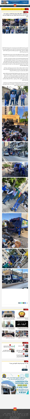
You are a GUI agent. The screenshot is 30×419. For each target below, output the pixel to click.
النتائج (23, 369)
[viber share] (20, 303)
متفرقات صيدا (18, 414)
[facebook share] (25, 303)
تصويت (26, 369)
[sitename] (15, 409)
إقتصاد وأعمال (9, 413)
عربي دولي (15, 413)
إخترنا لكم (10, 414)
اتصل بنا (11, 416)
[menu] (28, 6)
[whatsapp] (19, 303)
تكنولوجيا (27, 414)
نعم (26, 365)
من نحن (19, 416)
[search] (2, 6)
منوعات (12, 413)
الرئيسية (27, 413)
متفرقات (22, 414)
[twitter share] (23, 303)
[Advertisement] (15, 40)
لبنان (24, 413)
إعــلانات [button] (13, 414)
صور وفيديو (6, 414)
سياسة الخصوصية (15, 416)
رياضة (24, 414)
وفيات (15, 414)
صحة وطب (5, 413)
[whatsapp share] (22, 303)
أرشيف (3, 414)
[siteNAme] (15, 5)
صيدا (22, 413)
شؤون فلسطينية (19, 413)
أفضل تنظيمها (25, 368)
